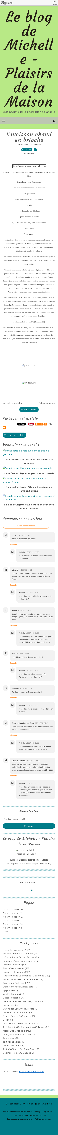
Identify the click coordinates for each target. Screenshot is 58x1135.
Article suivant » (47, 403)
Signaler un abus (28, 1115)
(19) (20, 1008)
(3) (18, 1052)
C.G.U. (41, 1115)
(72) (17, 983)
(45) (20, 986)
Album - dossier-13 (13, 920)
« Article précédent (13, 403)
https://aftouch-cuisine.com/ (31, 1072)
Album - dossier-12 (13, 916)
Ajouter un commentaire (26, 526)
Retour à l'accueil (29, 409)
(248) (26, 975)
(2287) (16, 950)
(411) (21, 961)
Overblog (47, 1103)
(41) (10, 990)
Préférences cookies (43, 1119)
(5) (14, 1041)
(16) (19, 1016)
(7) (11, 1038)
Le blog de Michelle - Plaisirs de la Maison (29, 59)
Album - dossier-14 (13, 924)
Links (5, 931)
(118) (23, 979)
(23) (26, 1001)
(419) (21, 957)
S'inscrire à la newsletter (14, 435)
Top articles (47, 1112)
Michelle (26, 863)
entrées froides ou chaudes (29, 144)
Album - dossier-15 (13, 927)
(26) (13, 997)
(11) (9, 1019)
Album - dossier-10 (13, 909)
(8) (19, 1034)
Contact (15, 1115)
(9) (17, 1030)
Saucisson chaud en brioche (29, 137)
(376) (15, 964)
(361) (16, 968)
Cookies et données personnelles (19, 1119)
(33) (13, 994)
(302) (16, 972)
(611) (20, 953)
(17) (18, 1012)
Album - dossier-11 (12, 913)
